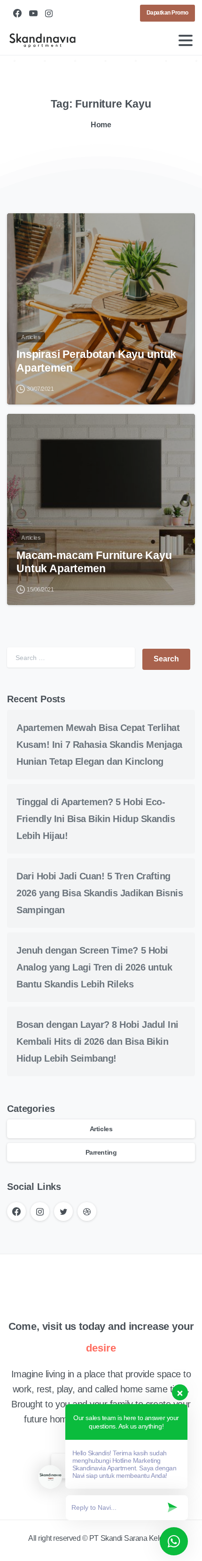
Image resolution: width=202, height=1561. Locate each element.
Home (101, 125)
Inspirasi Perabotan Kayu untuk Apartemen (96, 361)
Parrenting (101, 1152)
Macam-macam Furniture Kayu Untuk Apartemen (94, 562)
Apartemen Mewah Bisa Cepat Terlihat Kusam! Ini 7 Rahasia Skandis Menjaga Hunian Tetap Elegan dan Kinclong (99, 744)
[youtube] (33, 13)
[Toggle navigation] (185, 40)
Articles (101, 1129)
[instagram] (49, 13)
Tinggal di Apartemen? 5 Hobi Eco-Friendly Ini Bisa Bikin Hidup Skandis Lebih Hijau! (95, 819)
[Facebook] (17, 13)
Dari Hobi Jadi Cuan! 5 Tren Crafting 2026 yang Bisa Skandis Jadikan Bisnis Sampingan (99, 893)
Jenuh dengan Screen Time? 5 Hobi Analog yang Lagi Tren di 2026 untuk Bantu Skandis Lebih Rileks (94, 967)
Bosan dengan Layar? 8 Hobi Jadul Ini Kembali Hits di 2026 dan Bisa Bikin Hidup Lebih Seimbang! (97, 1041)
